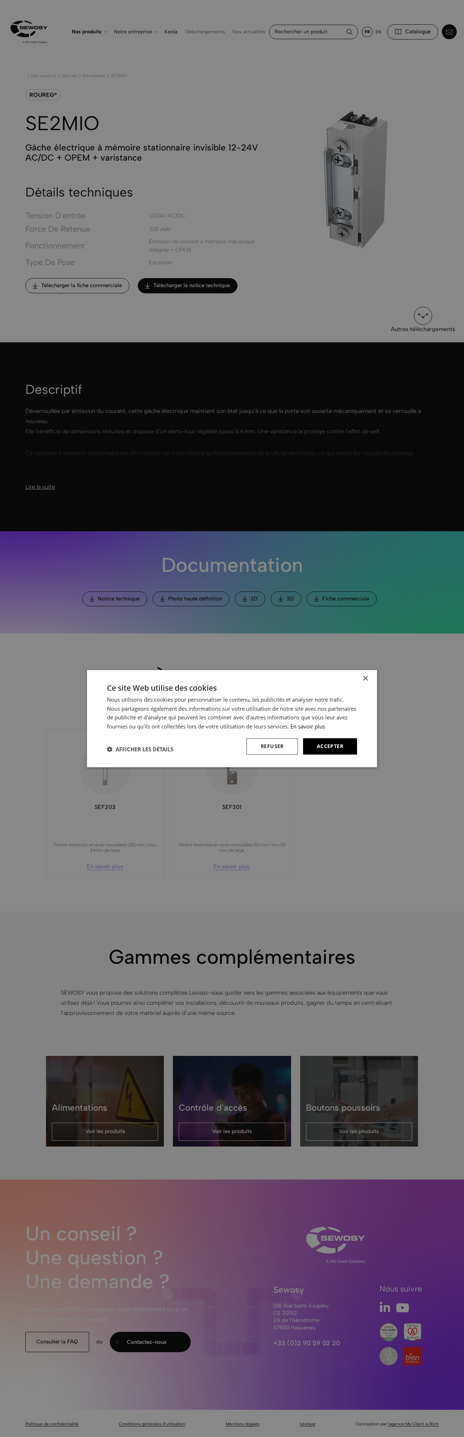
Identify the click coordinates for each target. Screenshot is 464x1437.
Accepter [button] (330, 746)
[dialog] (232, 718)
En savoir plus (307, 726)
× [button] (365, 678)
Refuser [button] (272, 746)
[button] (140, 749)
